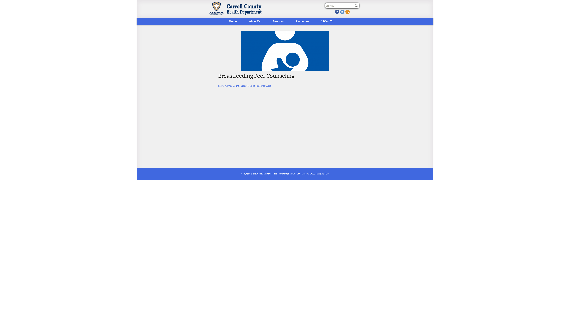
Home (233, 21)
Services (278, 21)
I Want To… (328, 21)
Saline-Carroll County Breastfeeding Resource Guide (244, 85)
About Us (255, 21)
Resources (302, 21)
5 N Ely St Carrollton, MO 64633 (301, 173)
